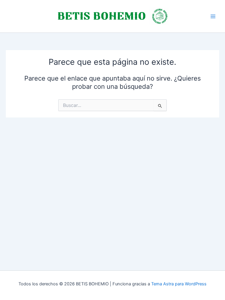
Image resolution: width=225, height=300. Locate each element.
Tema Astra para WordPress (179, 284)
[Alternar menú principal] (213, 16)
